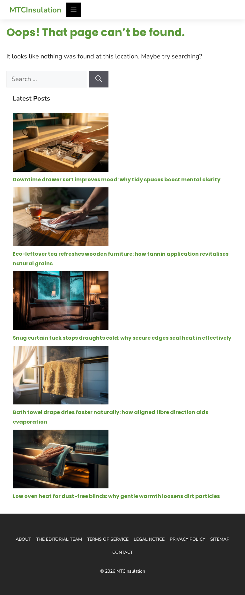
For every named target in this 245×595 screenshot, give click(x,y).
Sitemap (219, 539)
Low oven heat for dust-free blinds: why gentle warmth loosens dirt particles (116, 496)
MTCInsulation (35, 10)
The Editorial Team (59, 539)
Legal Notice (149, 539)
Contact (122, 552)
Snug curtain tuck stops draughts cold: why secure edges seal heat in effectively (122, 338)
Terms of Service (108, 539)
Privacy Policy (187, 539)
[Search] (98, 79)
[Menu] (73, 10)
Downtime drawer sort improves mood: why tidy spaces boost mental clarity (116, 179)
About (23, 539)
